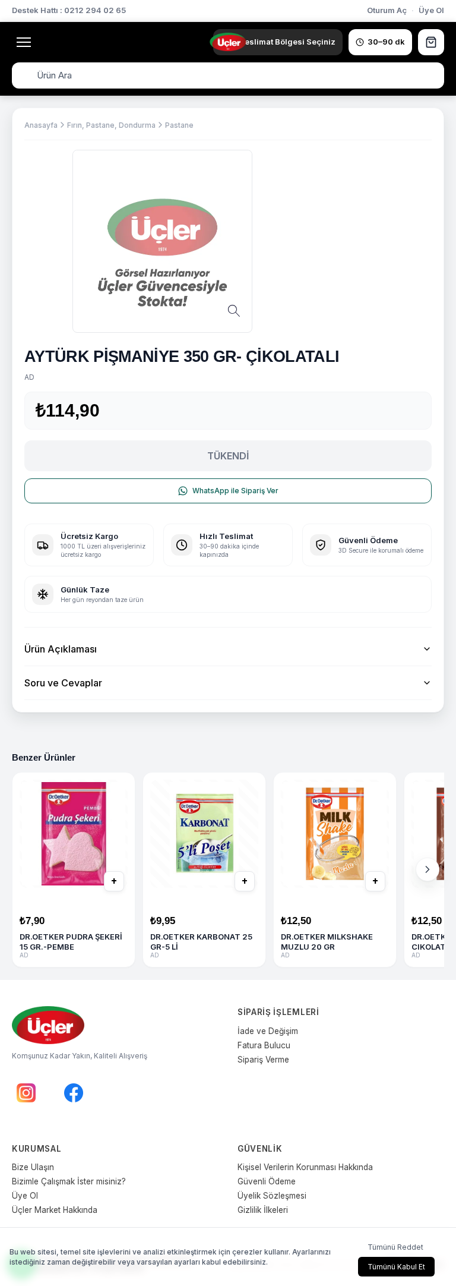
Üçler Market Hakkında (54, 1210)
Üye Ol (431, 10)
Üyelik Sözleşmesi (272, 1195)
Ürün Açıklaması (60, 649)
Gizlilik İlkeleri (263, 1210)
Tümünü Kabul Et (396, 1266)
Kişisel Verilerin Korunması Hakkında (305, 1167)
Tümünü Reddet (395, 1247)
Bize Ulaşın (33, 1167)
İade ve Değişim (268, 1031)
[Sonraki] (427, 869)
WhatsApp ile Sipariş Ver (235, 490)
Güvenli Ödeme (267, 1181)
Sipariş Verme (263, 1059)
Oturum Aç (387, 10)
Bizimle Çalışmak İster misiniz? (69, 1181)
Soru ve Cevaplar (63, 683)
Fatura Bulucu (264, 1045)
